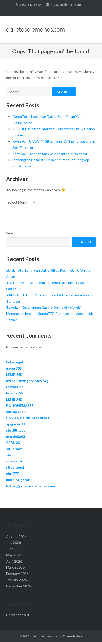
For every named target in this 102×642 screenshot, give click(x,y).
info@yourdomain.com (65, 4)
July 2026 (13, 542)
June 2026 (14, 549)
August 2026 (16, 536)
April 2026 (14, 561)
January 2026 (16, 580)
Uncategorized (17, 615)
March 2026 (15, 567)
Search (11, 233)
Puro (79, 636)
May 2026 (13, 555)
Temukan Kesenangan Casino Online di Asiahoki (49, 154)
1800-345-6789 (30, 4)
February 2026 (17, 573)
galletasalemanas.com (44, 636)
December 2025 (18, 586)
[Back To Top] (90, 630)
